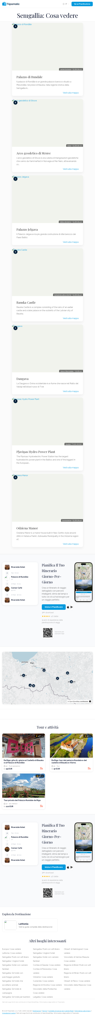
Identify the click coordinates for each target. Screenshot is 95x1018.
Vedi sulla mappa (71, 93)
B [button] (71, 682)
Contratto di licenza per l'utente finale (60, 1011)
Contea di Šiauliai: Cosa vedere (46, 965)
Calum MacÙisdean (67, 371)
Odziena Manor (27, 528)
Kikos (69, 145)
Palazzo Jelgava (27, 229)
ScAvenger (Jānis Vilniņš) (62, 295)
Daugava (22, 379)
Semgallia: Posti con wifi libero (15, 957)
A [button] (30, 685)
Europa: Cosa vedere (11, 949)
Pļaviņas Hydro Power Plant (35, 452)
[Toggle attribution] (90, 701)
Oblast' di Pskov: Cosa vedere (77, 981)
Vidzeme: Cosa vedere (43, 977)
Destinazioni (37, 1011)
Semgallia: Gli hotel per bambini (16, 997)
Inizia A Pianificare (54, 607)
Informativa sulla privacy (83, 1011)
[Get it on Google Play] (71, 607)
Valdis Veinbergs (65, 222)
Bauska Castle (26, 302)
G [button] (67, 673)
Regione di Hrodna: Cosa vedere (47, 985)
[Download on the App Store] (68, 607)
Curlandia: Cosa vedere (43, 981)
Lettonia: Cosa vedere (12, 953)
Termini (44, 1011)
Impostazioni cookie (8, 1013)
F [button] (57, 678)
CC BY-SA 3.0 (77, 145)
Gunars (68, 444)
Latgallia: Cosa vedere (43, 997)
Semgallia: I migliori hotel (13, 961)
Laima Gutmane (65, 69)
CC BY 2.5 (78, 371)
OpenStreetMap (74, 701)
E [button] (44, 670)
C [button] (23, 675)
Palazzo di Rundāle (29, 77)
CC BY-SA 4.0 (77, 69)
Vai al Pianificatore (82, 4)
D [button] (33, 686)
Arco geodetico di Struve (33, 153)
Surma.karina (66, 520)
